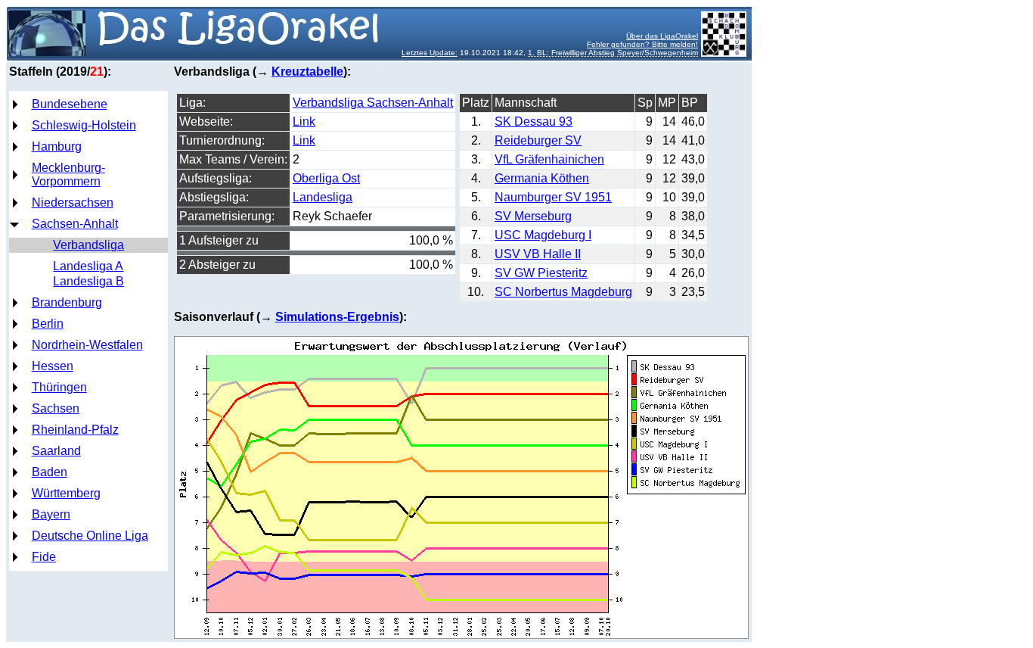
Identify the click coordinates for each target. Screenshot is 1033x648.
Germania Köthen (542, 178)
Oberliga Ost (326, 178)
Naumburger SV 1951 (553, 197)
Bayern (51, 514)
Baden (49, 472)
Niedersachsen (72, 202)
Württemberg (66, 493)
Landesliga (322, 197)
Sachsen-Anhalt (75, 223)
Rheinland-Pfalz (75, 429)
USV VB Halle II (538, 254)
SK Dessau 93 (533, 121)
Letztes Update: (430, 52)
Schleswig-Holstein (84, 125)
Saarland (56, 450)
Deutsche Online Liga (90, 535)
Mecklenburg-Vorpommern (68, 174)
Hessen (52, 366)
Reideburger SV (538, 140)
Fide (44, 556)
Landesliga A (88, 266)
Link (304, 121)
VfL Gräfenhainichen (549, 159)
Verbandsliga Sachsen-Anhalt (373, 102)
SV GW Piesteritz (541, 272)
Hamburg (57, 146)
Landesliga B (88, 281)
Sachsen (55, 408)
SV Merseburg (533, 216)
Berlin (48, 323)
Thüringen (59, 387)
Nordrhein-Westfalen (87, 344)
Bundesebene (69, 104)
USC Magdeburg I (543, 235)
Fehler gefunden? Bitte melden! (642, 44)
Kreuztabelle (307, 71)
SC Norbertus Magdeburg (563, 291)
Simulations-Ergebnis (337, 316)
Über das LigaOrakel (662, 36)
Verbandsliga (88, 244)
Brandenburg (67, 302)
